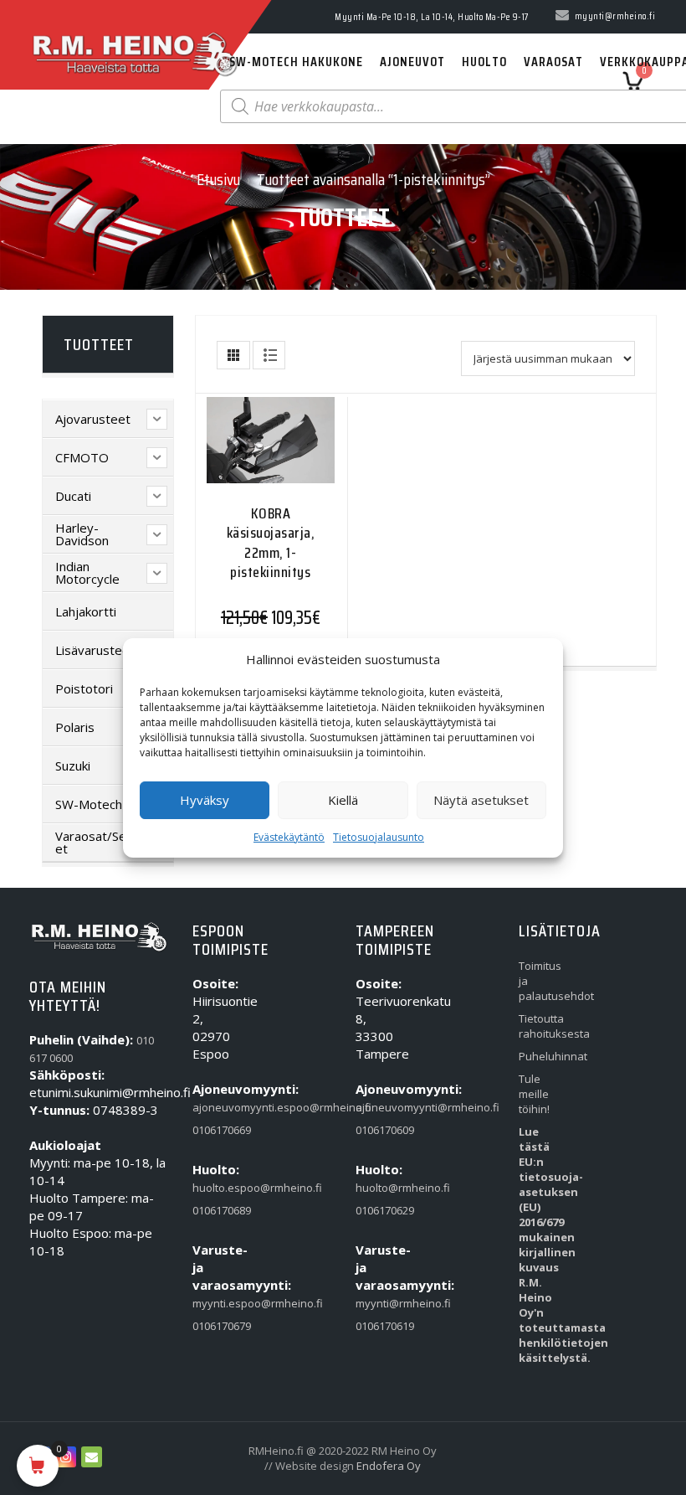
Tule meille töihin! (534, 1093)
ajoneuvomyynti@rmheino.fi (379, 1107)
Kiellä (343, 799)
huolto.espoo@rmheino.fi (215, 1187)
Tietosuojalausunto (378, 837)
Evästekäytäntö (289, 837)
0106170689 (215, 1210)
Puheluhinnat (542, 1056)
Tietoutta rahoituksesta (542, 1026)
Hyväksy (204, 799)
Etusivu (218, 179)
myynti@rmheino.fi (379, 1303)
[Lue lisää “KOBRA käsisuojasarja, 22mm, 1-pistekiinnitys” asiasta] (237, 455)
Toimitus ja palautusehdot (542, 980)
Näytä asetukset (481, 799)
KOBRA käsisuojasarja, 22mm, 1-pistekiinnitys (271, 543)
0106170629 (379, 1210)
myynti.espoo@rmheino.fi (215, 1303)
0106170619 (379, 1325)
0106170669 (215, 1129)
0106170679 (215, 1325)
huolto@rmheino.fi (379, 1187)
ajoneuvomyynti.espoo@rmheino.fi (215, 1107)
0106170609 (379, 1129)
